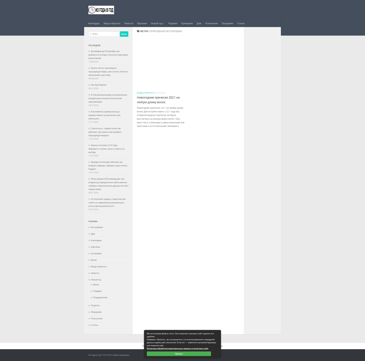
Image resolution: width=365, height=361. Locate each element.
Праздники (227, 23)
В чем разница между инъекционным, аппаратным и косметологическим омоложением (107, 98)
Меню (94, 260)
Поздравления (100, 297)
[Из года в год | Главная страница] (101, 10)
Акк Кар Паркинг (99, 85)
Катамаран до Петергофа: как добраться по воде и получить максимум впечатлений (108, 55)
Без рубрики (97, 227)
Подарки (97, 291)
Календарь (94, 23)
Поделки (172, 23)
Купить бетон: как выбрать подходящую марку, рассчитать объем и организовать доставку (108, 71)
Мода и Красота (112, 23)
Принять (179, 354)
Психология (211, 23)
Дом (199, 23)
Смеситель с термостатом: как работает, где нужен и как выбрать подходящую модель (105, 132)
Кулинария (187, 23)
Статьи (241, 23)
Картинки (142, 23)
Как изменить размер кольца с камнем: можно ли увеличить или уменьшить (104, 115)
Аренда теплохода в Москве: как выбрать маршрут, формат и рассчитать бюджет (107, 165)
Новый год (156, 23)
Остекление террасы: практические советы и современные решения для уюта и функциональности (107, 202)
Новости (128, 23)
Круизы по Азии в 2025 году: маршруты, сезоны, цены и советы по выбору (106, 149)
